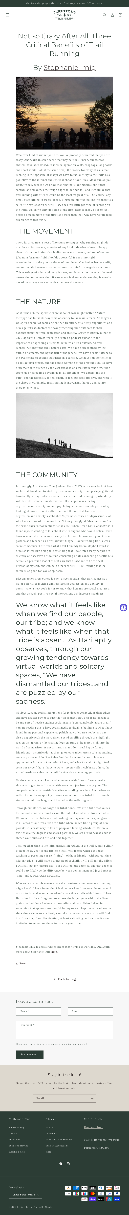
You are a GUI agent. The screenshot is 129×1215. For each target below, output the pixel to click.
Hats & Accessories (57, 1145)
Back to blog (67, 979)
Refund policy (17, 1151)
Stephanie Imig (70, 67)
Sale (48, 1151)
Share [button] (22, 963)
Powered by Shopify (43, 1207)
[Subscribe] (92, 1098)
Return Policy (17, 1127)
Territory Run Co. (25, 1207)
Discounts (14, 1139)
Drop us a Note (93, 1127)
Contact (13, 1133)
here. (54, 951)
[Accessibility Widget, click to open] (123, 607)
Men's (49, 1127)
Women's (51, 1133)
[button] (7, 15)
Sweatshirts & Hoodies (59, 1139)
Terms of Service (18, 1145)
